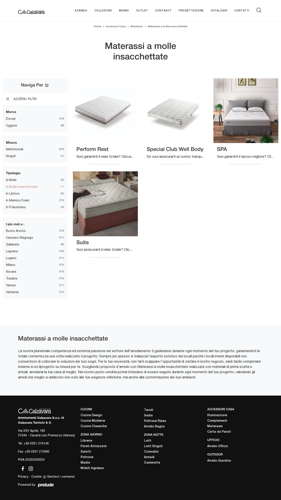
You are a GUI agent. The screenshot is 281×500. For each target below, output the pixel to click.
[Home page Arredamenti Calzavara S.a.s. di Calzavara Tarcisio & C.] (31, 10)
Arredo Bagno (154, 426)
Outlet (142, 10)
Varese (11, 285)
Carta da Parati (219, 431)
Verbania (12, 292)
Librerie (86, 440)
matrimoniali (14, 149)
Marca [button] (11, 112)
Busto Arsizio (16, 231)
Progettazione (191, 10)
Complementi (217, 420)
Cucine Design (91, 415)
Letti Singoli (153, 446)
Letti (147, 440)
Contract (163, 10)
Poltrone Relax (155, 421)
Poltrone (87, 457)
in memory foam (17, 200)
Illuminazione (217, 415)
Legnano (12, 251)
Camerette (152, 462)
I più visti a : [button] (15, 224)
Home (97, 26)
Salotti (86, 451)
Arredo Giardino (219, 460)
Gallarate (12, 244)
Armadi (149, 457)
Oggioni (11, 125)
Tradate (11, 278)
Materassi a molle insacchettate (167, 26)
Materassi (137, 26)
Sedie (148, 415)
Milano (10, 265)
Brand (124, 10)
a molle (11, 180)
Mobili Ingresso (92, 468)
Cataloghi (219, 10)
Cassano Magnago (19, 237)
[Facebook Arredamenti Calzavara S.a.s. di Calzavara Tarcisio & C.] (22, 468)
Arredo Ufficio (217, 446)
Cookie (36, 476)
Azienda (81, 10)
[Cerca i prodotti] (259, 10)
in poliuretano (16, 207)
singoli (11, 156)
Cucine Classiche (94, 426)
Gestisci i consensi (61, 476)
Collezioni (103, 10)
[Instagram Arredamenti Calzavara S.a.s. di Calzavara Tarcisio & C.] (29, 468)
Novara (11, 271)
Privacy (23, 476)
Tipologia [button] (13, 173)
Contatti (241, 10)
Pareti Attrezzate (93, 446)
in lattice (12, 193)
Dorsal (10, 118)
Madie (85, 462)
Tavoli (148, 410)
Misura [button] (11, 142)
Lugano (11, 258)
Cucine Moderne (93, 420)
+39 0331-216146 (36, 443)
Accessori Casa (116, 26)
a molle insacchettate (22, 186)
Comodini (151, 451)
